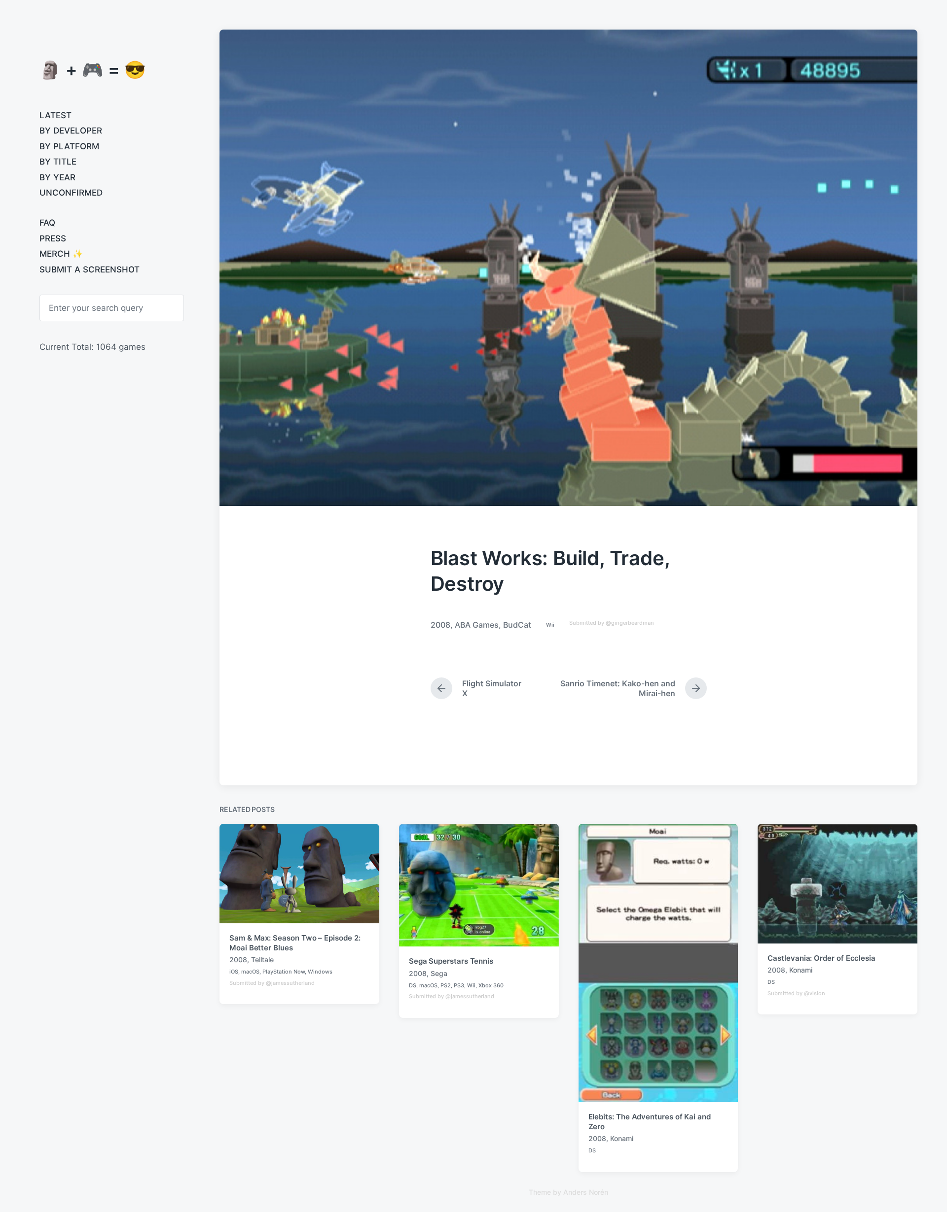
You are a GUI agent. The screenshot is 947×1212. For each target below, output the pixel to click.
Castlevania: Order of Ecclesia (821, 958)
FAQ (47, 223)
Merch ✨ (61, 254)
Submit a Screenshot (89, 269)
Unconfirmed (71, 193)
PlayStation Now (283, 971)
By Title (57, 162)
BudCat (517, 625)
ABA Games (477, 625)
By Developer (70, 130)
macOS (250, 971)
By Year (57, 177)
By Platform (69, 146)
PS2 (445, 985)
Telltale (262, 959)
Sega (439, 973)
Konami (621, 1138)
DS (412, 985)
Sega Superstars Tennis (451, 961)
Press (52, 238)
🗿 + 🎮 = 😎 (92, 69)
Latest (55, 115)
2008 (440, 625)
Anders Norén (585, 1192)
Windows (320, 971)
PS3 (459, 985)
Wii (550, 624)
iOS (233, 971)
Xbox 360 (491, 985)
